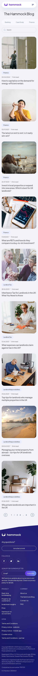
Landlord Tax (7, 285)
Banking (8, 22)
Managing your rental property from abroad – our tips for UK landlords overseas (17, 452)
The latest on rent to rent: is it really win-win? (17, 134)
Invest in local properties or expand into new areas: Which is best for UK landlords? (17, 188)
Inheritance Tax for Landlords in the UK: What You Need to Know (19, 294)
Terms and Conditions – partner (13, 638)
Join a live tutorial (19, 548)
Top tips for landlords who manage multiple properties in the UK (17, 398)
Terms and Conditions (10, 623)
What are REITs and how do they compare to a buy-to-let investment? (18, 241)
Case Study (20, 22)
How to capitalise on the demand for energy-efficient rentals (18, 82)
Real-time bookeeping (6, 594)
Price (3, 608)
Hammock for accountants (7, 613)
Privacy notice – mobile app (12, 631)
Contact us (24, 600)
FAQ (21, 604)
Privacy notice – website (10, 627)
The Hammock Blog (27, 597)
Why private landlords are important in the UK (19, 506)
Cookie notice (7, 634)
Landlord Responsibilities (11, 389)
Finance (32, 22)
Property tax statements (6, 600)
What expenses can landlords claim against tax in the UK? (17, 346)
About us (23, 593)
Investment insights (9, 604)
